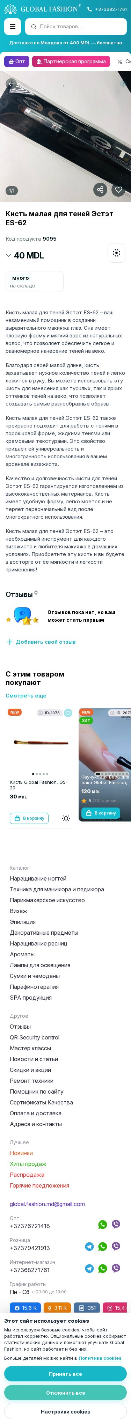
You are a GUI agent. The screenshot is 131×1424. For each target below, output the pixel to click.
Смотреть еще (26, 695)
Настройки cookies (65, 1412)
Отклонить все (65, 1393)
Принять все (65, 1374)
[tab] (22, 594)
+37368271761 (111, 9)
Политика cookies (100, 1358)
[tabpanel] (65, 626)
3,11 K (60, 1308)
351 (92, 1308)
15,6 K (29, 1308)
